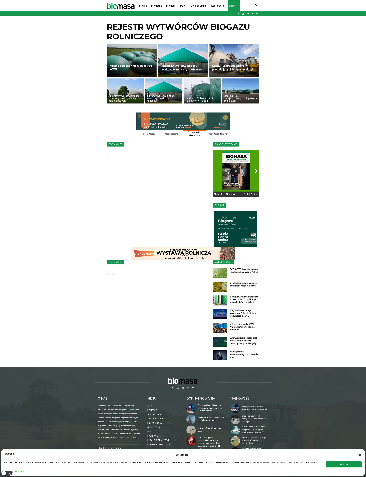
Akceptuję (344, 464)
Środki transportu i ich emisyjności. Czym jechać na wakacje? (254, 418)
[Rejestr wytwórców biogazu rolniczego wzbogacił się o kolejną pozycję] (125, 90)
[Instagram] (243, 13)
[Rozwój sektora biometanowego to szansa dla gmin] (220, 355)
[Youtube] (257, 13)
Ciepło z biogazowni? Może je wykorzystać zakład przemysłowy (254, 440)
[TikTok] (252, 13)
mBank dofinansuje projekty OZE (209, 430)
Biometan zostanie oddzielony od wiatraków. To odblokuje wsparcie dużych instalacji (244, 299)
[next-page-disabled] (113, 155)
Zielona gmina (198, 5)
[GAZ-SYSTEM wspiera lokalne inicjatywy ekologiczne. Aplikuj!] (220, 273)
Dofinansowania (200, 398)
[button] (360, 455)
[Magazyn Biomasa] (183, 380)
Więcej (232, 5)
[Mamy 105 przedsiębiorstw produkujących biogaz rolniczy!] (234, 60)
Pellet (183, 5)
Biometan (156, 5)
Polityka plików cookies (15, 471)
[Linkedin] (248, 13)
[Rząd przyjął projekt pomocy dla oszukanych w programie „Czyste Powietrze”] (191, 408)
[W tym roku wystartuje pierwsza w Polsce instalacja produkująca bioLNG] (220, 314)
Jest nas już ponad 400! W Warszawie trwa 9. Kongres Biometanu (242, 327)
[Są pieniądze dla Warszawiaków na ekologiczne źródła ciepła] (191, 419)
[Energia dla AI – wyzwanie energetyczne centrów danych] (235, 408)
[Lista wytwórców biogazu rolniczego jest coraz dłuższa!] (163, 90)
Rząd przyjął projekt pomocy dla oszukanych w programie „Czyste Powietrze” (210, 408)
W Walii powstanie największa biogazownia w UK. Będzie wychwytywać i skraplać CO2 (254, 429)
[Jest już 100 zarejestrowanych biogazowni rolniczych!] (240, 90)
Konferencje (217, 5)
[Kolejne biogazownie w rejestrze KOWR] (132, 60)
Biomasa (171, 5)
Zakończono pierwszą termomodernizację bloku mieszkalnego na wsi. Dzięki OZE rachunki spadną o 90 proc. (209, 443)
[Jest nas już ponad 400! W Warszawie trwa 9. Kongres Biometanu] (220, 328)
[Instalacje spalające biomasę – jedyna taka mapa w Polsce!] (220, 287)
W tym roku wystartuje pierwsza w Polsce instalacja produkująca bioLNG (243, 313)
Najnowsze (240, 398)
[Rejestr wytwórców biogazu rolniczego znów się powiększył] (183, 60)
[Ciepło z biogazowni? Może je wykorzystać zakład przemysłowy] (235, 441)
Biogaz (143, 5)
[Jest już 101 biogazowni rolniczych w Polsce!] (202, 90)
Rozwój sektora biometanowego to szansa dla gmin (244, 354)
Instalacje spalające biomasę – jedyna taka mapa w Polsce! (244, 284)
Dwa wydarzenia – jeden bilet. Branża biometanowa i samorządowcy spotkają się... (243, 340)
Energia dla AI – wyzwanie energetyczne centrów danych (254, 408)
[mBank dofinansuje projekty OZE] (191, 430)
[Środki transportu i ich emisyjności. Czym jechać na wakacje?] (235, 419)
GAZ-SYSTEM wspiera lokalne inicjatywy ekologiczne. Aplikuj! (244, 270)
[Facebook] (238, 13)
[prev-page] (108, 155)
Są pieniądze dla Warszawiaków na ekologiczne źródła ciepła (211, 419)
